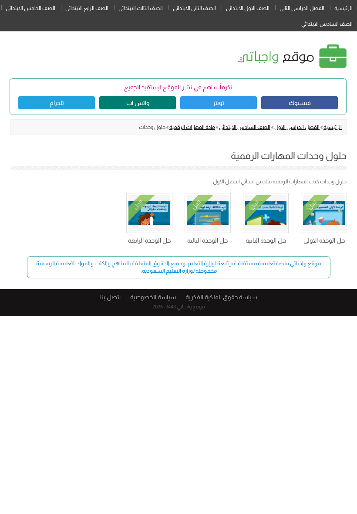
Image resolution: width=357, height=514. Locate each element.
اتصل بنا (110, 297)
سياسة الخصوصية (153, 297)
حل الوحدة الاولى (324, 240)
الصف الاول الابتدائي (247, 8)
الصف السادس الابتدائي (327, 24)
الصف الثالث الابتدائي (140, 8)
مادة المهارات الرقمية (192, 127)
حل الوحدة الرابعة (149, 240)
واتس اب (137, 102)
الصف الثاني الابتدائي (194, 8)
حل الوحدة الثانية (266, 240)
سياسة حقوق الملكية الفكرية (221, 297)
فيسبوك (300, 102)
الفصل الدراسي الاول (297, 127)
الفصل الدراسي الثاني (302, 8)
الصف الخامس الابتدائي (30, 8)
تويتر (218, 102)
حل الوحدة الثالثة (207, 240)
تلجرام (57, 102)
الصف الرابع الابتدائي (86, 8)
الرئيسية (343, 8)
